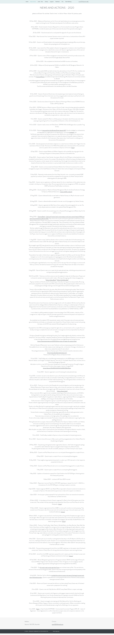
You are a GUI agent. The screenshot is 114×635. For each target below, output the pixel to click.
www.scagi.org (56, 631)
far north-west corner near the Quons (49, 567)
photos (71, 556)
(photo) (63, 512)
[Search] (88, 1)
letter (73, 148)
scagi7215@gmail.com (83, 1)
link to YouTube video (62, 280)
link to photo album (51, 280)
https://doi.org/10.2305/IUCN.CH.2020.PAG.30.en (57, 368)
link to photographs (62, 391)
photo (59, 504)
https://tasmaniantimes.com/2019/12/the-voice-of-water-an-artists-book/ (57, 341)
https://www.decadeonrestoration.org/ (57, 353)
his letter (72, 132)
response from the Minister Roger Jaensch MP (54, 130)
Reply (37, 609)
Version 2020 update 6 (66, 192)
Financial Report (40, 77)
